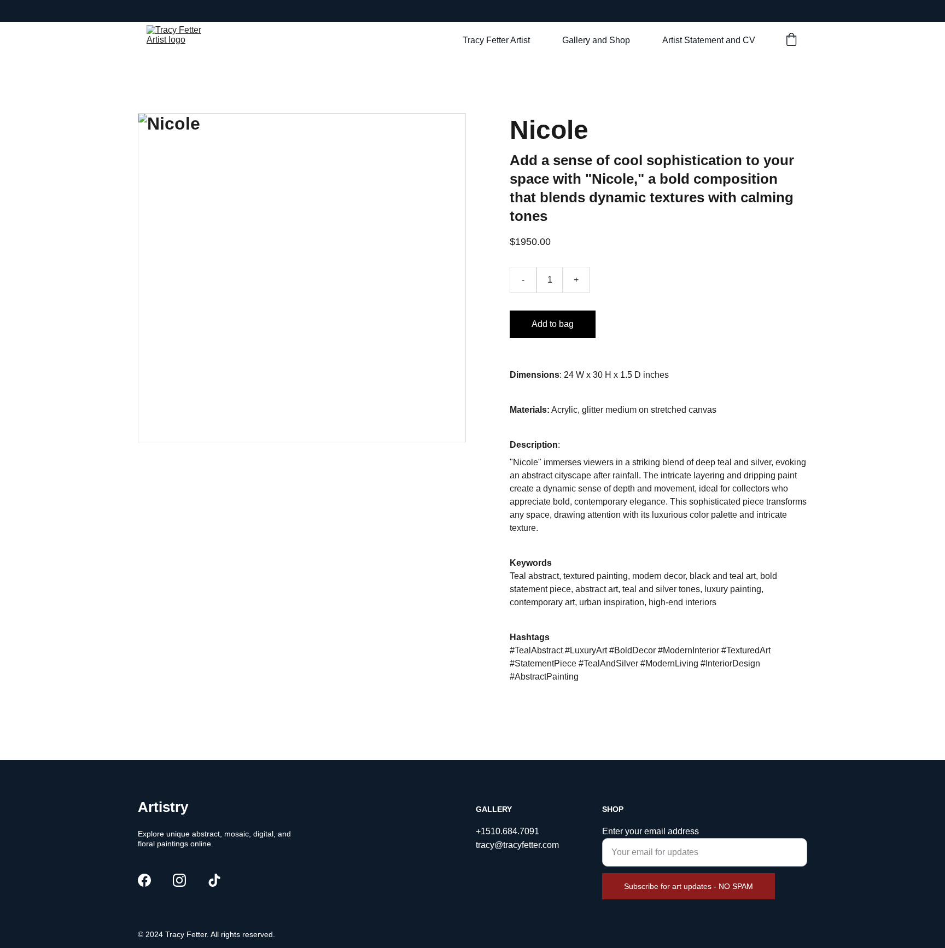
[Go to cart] (791, 40)
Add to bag (553, 324)
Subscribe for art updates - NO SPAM (688, 886)
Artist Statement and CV (708, 40)
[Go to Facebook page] (144, 880)
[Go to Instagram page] (179, 880)
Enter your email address (650, 831)
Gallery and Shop (596, 40)
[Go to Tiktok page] (214, 880)
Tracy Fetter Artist (496, 40)
